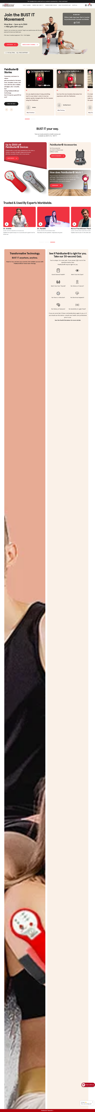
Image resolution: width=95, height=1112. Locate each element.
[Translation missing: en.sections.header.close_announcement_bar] (93, 1)
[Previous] (6, 109)
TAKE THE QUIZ (11, 103)
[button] (47, 1110)
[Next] (11, 109)
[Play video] (19, 224)
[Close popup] (92, 1102)
